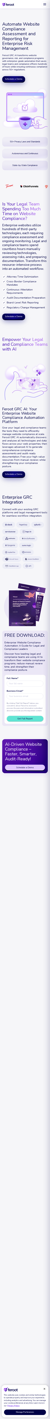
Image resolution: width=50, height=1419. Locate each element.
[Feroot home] (8, 4)
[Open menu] (45, 4)
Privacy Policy (13, 1406)
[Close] (44, 1389)
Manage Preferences (25, 1412)
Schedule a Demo (13, 79)
